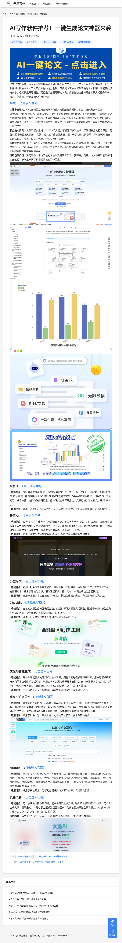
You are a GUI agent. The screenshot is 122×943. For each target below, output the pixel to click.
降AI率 (112, 935)
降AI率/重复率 (62, 3)
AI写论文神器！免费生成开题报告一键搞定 (28, 918)
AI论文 (112, 924)
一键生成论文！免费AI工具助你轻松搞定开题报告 (41, 862)
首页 (4, 13)
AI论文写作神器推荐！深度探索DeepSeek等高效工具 (43, 856)
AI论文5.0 (47, 3)
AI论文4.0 (34, 3)
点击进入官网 (28, 103)
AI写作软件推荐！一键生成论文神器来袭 (27, 899)
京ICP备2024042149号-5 (54, 935)
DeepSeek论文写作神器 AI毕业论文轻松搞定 (29, 912)
